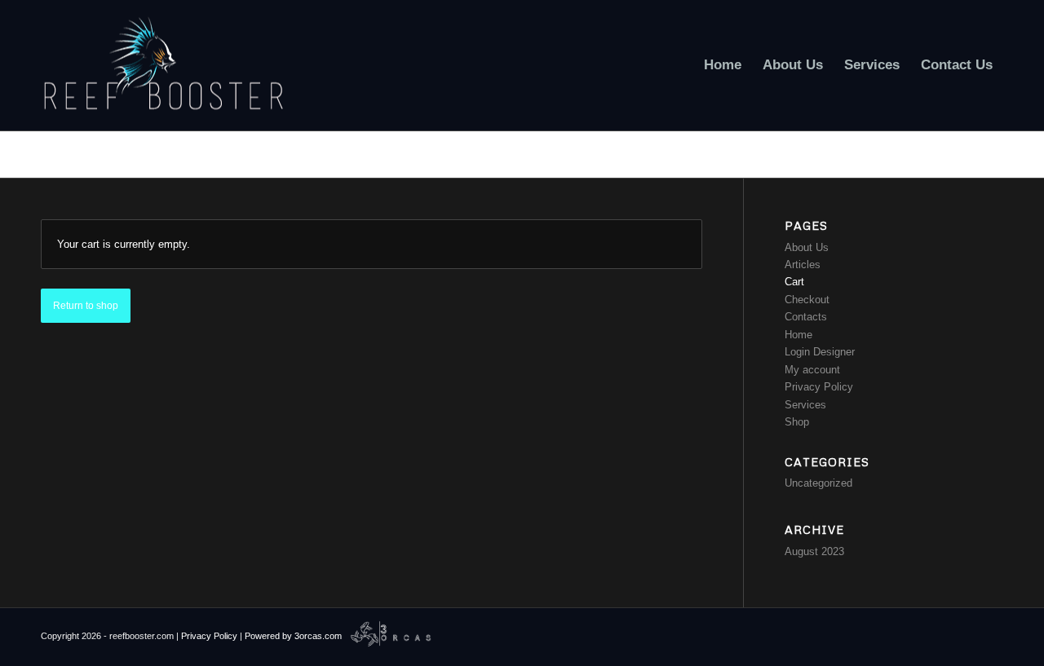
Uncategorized (818, 483)
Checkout (807, 299)
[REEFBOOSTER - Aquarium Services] (163, 65)
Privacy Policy (819, 387)
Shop (797, 422)
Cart (53, 154)
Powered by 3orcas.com (293, 636)
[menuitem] (722, 65)
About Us (807, 247)
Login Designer (820, 352)
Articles (803, 264)
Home (798, 335)
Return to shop (85, 305)
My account (812, 370)
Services (805, 405)
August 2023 (814, 551)
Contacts (806, 317)
